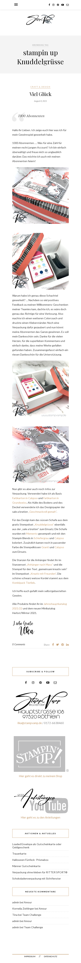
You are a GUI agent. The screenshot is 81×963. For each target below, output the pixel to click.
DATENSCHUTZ (50, 956)
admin (15, 902)
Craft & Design (40, 87)
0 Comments (18, 644)
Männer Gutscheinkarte (26, 866)
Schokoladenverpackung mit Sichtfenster (36, 878)
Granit (45, 547)
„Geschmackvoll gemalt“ (42, 511)
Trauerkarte (19, 853)
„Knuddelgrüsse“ (44, 524)
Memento (32, 533)
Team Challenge (31, 914)
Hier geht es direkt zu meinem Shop (40, 776)
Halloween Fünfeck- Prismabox (30, 859)
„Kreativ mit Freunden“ (43, 573)
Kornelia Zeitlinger (23, 908)
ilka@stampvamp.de (29, 723)
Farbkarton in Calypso (25, 498)
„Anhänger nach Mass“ (39, 564)
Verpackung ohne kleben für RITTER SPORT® (39, 872)
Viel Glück (40, 94)
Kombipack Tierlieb (23, 582)
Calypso (59, 538)
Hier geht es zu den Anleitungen (40, 817)
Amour (28, 902)
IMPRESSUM (29, 956)
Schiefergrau (41, 538)
